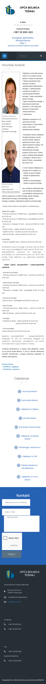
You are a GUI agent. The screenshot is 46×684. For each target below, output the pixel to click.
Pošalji (11, 554)
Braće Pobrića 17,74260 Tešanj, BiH (15, 591)
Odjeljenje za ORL (29, 456)
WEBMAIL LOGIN (14, 602)
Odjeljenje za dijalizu (30, 409)
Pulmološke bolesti (29, 400)
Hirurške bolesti (29, 418)
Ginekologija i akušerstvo (30, 447)
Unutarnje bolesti (29, 391)
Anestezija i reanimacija (29, 427)
